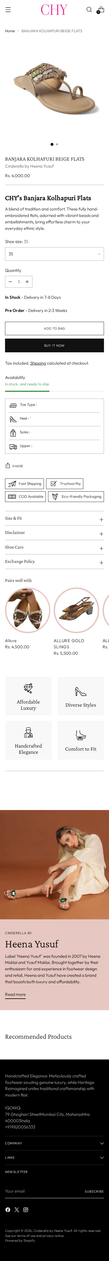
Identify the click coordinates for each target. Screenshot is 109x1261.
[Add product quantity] (10, 281)
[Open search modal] (89, 9)
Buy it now (54, 345)
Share (17, 466)
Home (10, 30)
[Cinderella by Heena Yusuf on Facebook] (8, 1210)
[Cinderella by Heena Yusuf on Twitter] (17, 1210)
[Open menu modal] (8, 9)
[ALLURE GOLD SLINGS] (76, 610)
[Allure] (27, 610)
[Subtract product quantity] (27, 281)
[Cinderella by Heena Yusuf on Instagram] (26, 1210)
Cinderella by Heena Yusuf (29, 166)
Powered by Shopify (20, 1240)
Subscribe (94, 1191)
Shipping (38, 363)
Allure (11, 640)
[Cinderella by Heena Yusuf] (54, 9)
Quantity (13, 270)
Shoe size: (16, 241)
